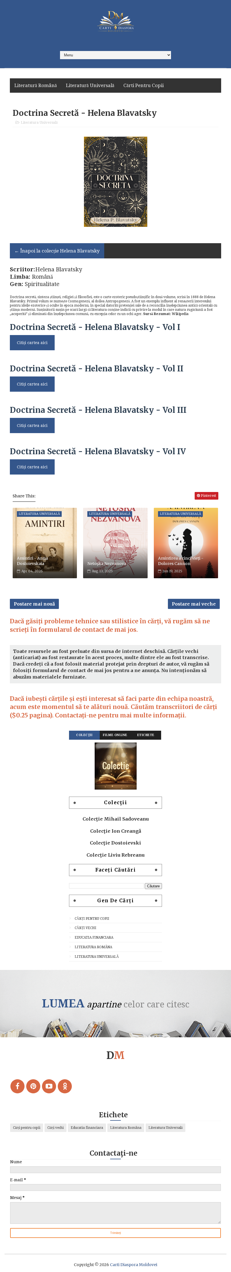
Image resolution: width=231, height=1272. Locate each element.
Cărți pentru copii (92, 919)
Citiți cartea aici (32, 342)
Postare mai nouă (34, 604)
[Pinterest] (33, 1086)
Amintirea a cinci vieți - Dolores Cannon (180, 561)
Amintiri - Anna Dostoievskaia (32, 561)
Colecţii (84, 735)
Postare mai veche (194, 604)
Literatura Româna (93, 947)
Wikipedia (180, 314)
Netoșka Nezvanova (106, 563)
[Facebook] (17, 1086)
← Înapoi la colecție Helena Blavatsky (57, 251)
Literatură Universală (90, 85)
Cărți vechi (85, 928)
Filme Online (115, 735)
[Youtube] (49, 1086)
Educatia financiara (94, 937)
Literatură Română (35, 85)
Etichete (145, 735)
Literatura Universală (39, 122)
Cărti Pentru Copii (143, 85)
